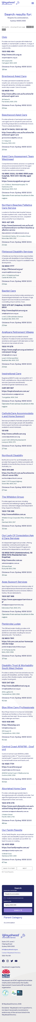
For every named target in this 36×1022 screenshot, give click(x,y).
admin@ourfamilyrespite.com (12, 850)
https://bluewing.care (11, 725)
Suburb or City (7, 901)
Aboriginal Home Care (14, 788)
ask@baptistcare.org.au (10, 313)
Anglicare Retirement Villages (18, 332)
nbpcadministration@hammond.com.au (15, 233)
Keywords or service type (10, 890)
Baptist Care (9, 290)
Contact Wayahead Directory (11, 952)
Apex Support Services (14, 581)
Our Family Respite (12, 830)
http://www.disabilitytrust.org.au (16, 686)
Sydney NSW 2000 (18, 21)
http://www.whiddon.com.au (14, 514)
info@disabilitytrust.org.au (11, 689)
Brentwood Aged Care (14, 76)
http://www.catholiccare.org (14, 434)
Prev (29, 27)
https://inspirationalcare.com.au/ (15, 391)
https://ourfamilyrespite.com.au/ (15, 847)
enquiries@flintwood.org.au (11, 272)
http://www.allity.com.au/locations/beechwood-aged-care (18, 133)
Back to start (9, 868)
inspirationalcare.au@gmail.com (13, 394)
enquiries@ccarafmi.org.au (11, 770)
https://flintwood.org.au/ (12, 269)
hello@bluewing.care (9, 728)
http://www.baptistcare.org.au (14, 310)
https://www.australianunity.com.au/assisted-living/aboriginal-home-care (18, 807)
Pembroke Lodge (11, 623)
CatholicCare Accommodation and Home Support (17, 415)
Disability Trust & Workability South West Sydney (17, 667)
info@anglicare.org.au (9, 355)
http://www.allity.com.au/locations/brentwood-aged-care (18, 95)
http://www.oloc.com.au (12, 560)
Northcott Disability (12, 455)
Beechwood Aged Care (14, 114)
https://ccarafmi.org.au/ (12, 767)
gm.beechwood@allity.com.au (12, 138)
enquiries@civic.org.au (9, 57)
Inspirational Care (11, 373)
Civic (4, 37)
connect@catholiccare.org (11, 437)
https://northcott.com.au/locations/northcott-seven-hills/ (18, 474)
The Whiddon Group (13, 496)
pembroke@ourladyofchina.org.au (14, 647)
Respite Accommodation (18, 18)
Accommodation (9, 923)
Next (25, 868)
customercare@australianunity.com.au (15, 811)
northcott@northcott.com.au (12, 478)
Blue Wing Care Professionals (18, 707)
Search (17, 910)
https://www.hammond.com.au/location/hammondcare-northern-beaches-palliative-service (18, 227)
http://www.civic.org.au (12, 54)
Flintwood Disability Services (17, 251)
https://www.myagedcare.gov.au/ (16, 181)
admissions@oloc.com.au (10, 563)
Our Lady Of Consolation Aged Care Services (18, 537)
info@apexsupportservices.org (12, 604)
